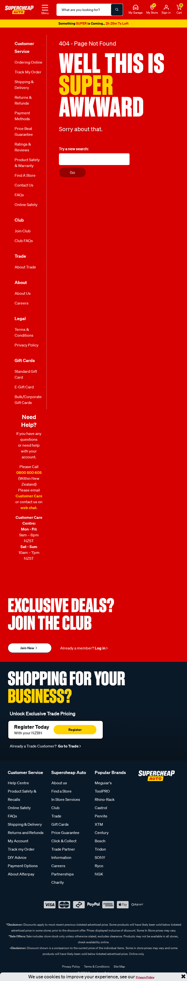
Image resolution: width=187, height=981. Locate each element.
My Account (18, 842)
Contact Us (24, 187)
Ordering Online (28, 64)
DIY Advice (17, 859)
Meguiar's (103, 784)
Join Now (27, 649)
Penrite (101, 817)
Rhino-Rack (105, 801)
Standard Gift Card (26, 376)
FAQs (19, 196)
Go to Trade (68, 748)
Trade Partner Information (63, 855)
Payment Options (23, 867)
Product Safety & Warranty (27, 164)
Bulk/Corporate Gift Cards (28, 401)
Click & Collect (63, 842)
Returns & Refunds (23, 102)
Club (55, 809)
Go (72, 174)
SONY (100, 859)
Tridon (100, 851)
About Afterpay (21, 875)
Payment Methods (22, 117)
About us (59, 784)
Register (75, 731)
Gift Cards (60, 826)
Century (102, 834)
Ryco (99, 867)
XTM (99, 826)
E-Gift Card (24, 388)
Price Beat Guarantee (24, 133)
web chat (28, 509)
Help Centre (18, 784)
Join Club (23, 232)
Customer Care (29, 497)
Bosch (100, 842)
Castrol (101, 809)
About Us (23, 295)
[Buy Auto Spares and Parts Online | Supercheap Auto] (19, 9)
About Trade (25, 268)
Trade (56, 817)
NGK (99, 875)
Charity (57, 884)
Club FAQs (24, 242)
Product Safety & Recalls (22, 797)
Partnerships (62, 875)
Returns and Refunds (26, 834)
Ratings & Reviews (23, 149)
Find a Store (25, 177)
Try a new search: (74, 150)
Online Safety (26, 206)
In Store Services (65, 801)
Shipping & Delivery (24, 86)
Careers (21, 305)
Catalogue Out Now (93, 24)
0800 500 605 (29, 474)
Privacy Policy (145, 977)
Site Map (119, 968)
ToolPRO (102, 793)
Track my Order (28, 73)
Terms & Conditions (24, 334)
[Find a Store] (152, 7)
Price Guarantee (65, 834)
